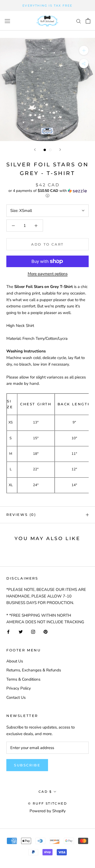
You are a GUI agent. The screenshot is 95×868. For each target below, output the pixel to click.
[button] (47, 193)
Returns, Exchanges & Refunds (33, 670)
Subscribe (27, 765)
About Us (14, 661)
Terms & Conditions (23, 679)
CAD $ (45, 792)
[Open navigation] (7, 21)
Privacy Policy (18, 688)
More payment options (48, 273)
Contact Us (16, 697)
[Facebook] (8, 631)
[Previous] (35, 149)
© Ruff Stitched (47, 803)
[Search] (78, 21)
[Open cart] (88, 20)
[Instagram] (33, 631)
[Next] (60, 149)
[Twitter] (21, 631)
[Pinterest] (46, 631)
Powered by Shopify (48, 811)
